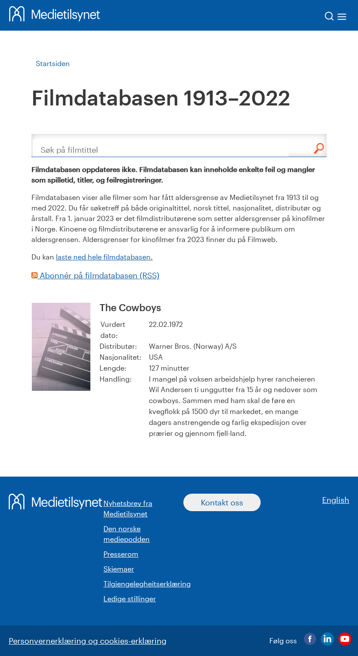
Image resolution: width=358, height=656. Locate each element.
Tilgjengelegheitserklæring (147, 583)
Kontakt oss (222, 502)
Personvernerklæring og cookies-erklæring (87, 640)
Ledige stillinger (129, 598)
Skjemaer (118, 569)
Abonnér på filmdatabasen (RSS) (98, 275)
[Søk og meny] (336, 17)
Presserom (120, 554)
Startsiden (53, 63)
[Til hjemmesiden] (54, 15)
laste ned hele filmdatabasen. (104, 257)
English (335, 500)
